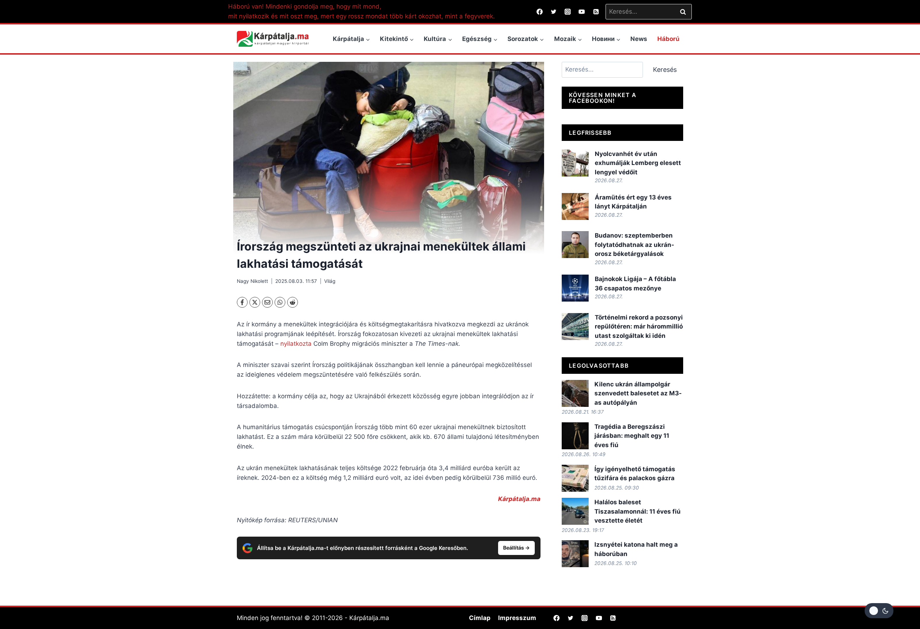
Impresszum (517, 617)
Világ (329, 281)
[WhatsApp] (280, 302)
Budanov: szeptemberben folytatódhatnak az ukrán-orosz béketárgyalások (634, 244)
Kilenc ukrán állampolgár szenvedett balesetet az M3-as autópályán (638, 393)
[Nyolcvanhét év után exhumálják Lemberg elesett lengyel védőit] (575, 163)
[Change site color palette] (879, 610)
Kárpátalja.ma (519, 498)
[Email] (267, 302)
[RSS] (596, 11)
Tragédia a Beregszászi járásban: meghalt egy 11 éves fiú (631, 436)
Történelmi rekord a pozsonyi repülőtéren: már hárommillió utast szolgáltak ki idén (639, 326)
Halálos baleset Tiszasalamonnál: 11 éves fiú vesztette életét (637, 511)
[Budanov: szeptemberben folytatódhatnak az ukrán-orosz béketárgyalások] (575, 244)
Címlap (480, 617)
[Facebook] (540, 11)
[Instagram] (568, 11)
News (638, 38)
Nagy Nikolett (252, 281)
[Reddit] (292, 302)
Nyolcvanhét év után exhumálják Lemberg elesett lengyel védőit (638, 163)
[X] (254, 302)
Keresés (665, 69)
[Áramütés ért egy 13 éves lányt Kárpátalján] (575, 206)
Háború (668, 38)
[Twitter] (554, 11)
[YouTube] (582, 11)
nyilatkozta (295, 343)
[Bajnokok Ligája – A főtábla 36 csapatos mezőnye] (575, 288)
